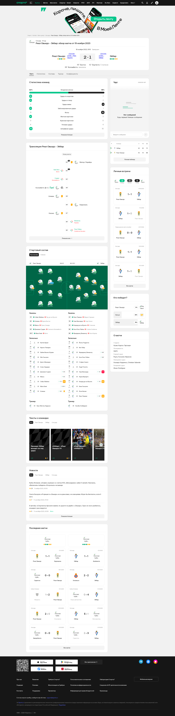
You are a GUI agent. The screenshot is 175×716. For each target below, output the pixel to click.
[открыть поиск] (142, 2)
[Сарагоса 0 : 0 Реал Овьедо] (63, 59)
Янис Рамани (78, 317)
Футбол (35, 35)
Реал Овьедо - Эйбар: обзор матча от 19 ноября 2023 (65, 35)
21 (32, 488)
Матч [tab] (31, 74)
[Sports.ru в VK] (148, 662)
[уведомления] (147, 2)
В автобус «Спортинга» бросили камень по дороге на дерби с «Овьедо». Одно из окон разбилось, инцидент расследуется (65, 507)
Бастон (83, 65)
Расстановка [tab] (34, 255)
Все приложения (90, 662)
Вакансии (35, 679)
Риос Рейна (77, 229)
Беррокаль (84, 205)
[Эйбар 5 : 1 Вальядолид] (112, 59)
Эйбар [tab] (47, 475)
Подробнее (62, 705)
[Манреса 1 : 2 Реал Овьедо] (61, 59)
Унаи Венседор (78, 321)
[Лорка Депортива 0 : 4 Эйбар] (113, 59)
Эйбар (113, 56)
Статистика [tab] (41, 74)
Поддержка (36, 691)
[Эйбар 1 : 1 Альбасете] (116, 59)
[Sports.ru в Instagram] (156, 662)
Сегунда (47, 35)
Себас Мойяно (39, 317)
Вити (57, 172)
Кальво (51, 213)
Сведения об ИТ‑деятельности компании (113, 685)
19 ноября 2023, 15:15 (83, 49)
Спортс (29, 35)
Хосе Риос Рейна (79, 329)
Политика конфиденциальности (80, 685)
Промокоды (104, 691)
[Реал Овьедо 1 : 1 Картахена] (64, 59)
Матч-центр (41, 35)
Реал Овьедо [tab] (39, 475)
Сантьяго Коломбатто (54, 329)
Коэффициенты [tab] (72, 74)
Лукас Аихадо (45, 325)
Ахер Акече (88, 321)
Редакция (20, 685)
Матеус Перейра (86, 162)
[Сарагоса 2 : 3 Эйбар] (110, 59)
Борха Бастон (46, 321)
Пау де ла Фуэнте (51, 317)
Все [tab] (31, 475)
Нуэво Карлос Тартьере (122, 345)
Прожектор (52, 691)
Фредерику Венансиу (80, 333)
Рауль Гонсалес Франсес (123, 357)
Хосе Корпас (93, 333)
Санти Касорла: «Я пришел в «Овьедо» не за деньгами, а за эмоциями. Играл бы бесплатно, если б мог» (65, 495)
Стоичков (104, 65)
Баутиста (96, 65)
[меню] (31, 2)
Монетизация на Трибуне (56, 685)
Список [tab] (43, 255)
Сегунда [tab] (54, 475)
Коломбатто (73, 67)
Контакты (20, 691)
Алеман (51, 196)
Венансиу (77, 221)
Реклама (35, 685)
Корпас (76, 223)
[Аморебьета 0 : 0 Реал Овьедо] (58, 59)
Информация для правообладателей (82, 691)
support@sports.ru (52, 698)
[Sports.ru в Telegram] (141, 662)
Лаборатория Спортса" (107, 679)
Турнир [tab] (60, 74)
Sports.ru (21, 702)
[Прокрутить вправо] (101, 444)
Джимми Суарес (40, 329)
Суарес (57, 178)
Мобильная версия (146, 679)
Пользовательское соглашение (80, 679)
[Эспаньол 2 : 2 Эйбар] (115, 59)
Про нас (19, 679)
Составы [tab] (51, 74)
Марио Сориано (89, 317)
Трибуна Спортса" (54, 679)
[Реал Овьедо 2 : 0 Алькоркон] (59, 59)
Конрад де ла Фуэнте (80, 325)
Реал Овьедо (58, 56)
